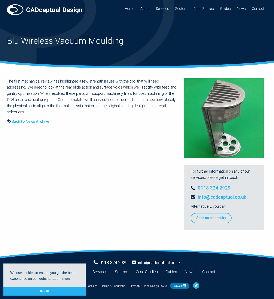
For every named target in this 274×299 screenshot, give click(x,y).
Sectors (181, 9)
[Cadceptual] (44, 7)
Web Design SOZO (155, 285)
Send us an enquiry (211, 218)
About (145, 9)
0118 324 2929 (214, 188)
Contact (258, 9)
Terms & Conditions (113, 285)
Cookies (92, 285)
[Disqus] (92, 181)
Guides (225, 9)
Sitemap (135, 285)
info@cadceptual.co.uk (222, 197)
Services (162, 9)
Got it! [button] (44, 291)
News (241, 9)
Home (129, 9)
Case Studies (204, 9)
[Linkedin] (179, 286)
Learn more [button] (61, 278)
